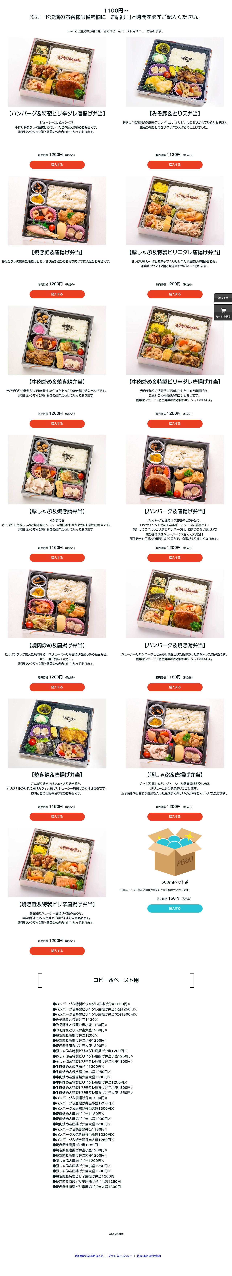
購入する (57, 164)
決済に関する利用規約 (149, 1256)
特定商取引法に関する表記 (89, 1256)
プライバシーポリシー (120, 1256)
